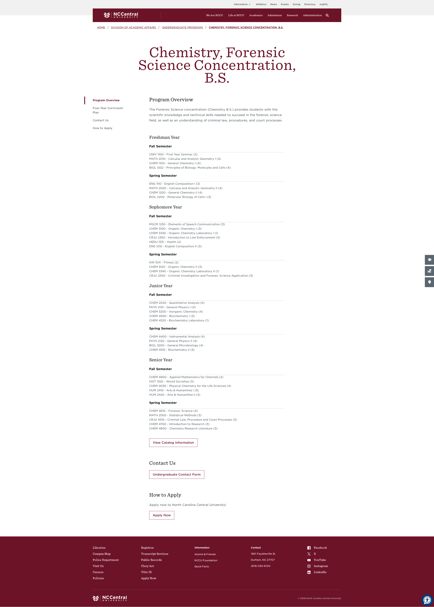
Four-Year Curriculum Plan (108, 110)
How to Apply (102, 128)
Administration (312, 15)
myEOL (324, 4)
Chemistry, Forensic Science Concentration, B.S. (246, 27)
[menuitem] (317, 548)
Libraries (99, 547)
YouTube (320, 559)
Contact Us (100, 120)
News (273, 4)
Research (292, 15)
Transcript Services (154, 553)
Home (101, 27)
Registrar (147, 547)
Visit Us (98, 565)
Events (285, 4)
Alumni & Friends (205, 554)
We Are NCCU (214, 15)
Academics (256, 15)
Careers (98, 572)
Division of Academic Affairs (133, 27)
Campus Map (102, 553)
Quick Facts (201, 566)
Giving (296, 4)
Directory (309, 4)
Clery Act (147, 565)
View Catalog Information (173, 442)
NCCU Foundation (205, 560)
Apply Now (162, 515)
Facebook (320, 547)
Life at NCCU (236, 15)
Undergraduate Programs (182, 27)
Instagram (321, 565)
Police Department (106, 559)
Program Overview (106, 100)
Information (241, 4)
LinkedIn (320, 572)
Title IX (146, 572)
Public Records (151, 559)
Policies (98, 578)
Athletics (261, 4)
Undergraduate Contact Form (177, 474)
